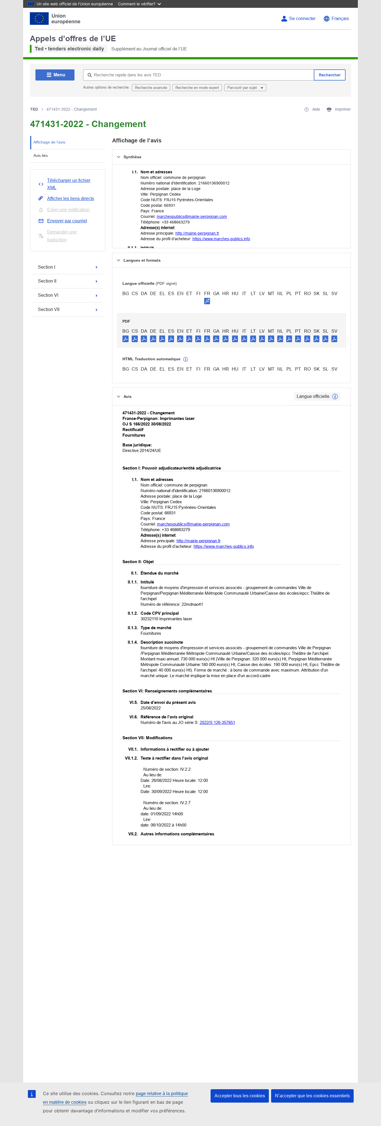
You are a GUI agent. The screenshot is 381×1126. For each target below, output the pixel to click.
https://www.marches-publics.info (221, 239)
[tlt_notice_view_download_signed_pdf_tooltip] (207, 301)
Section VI (48, 295)
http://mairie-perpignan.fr (197, 233)
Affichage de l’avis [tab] (49, 142)
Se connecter (302, 18)
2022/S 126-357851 (217, 722)
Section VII (48, 309)
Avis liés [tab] (40, 155)
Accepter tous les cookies (239, 1095)
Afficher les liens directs (70, 198)
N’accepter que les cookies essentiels (312, 1095)
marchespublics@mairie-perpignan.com (192, 216)
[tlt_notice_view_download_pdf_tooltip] (125, 338)
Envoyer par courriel (67, 220)
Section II (47, 281)
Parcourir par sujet (242, 88)
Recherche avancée (151, 88)
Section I (46, 267)
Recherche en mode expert (197, 88)
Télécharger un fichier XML (68, 184)
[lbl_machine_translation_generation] (185, 359)
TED (34, 109)
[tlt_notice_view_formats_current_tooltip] (335, 396)
